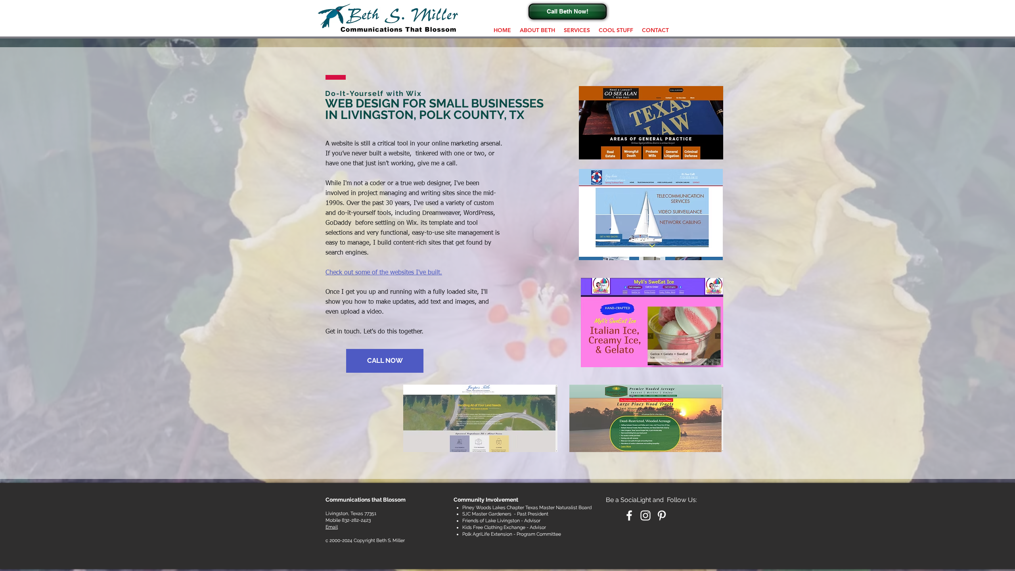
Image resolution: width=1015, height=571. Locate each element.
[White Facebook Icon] (629, 515)
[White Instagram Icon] (645, 515)
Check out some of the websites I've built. (384, 273)
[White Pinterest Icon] (661, 515)
